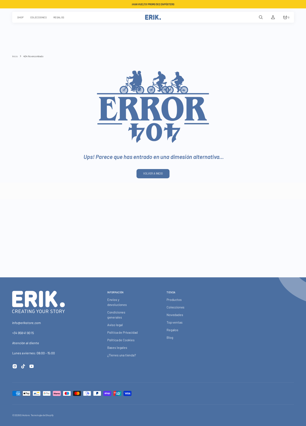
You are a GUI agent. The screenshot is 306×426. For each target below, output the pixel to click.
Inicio (15, 56)
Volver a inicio (153, 173)
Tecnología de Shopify (42, 415)
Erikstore (25, 415)
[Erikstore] (153, 17)
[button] (261, 17)
